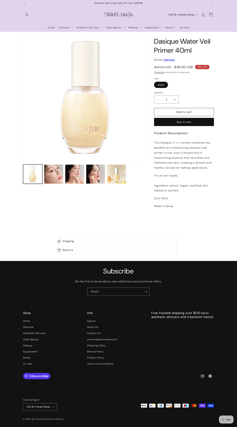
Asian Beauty (31, 339)
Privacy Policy (95, 357)
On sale (27, 363)
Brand (26, 357)
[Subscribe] (146, 292)
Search (91, 321)
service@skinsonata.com (102, 339)
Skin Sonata (37, 419)
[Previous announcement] (24, 3)
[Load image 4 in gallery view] (95, 174)
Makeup (28, 345)
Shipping (159, 72)
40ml (161, 84)
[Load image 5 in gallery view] (116, 174)
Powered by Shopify (54, 419)
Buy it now (184, 122)
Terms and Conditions (100, 363)
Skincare (28, 327)
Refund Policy (95, 351)
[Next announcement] (213, 3)
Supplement (30, 351)
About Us (92, 327)
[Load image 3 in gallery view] (74, 174)
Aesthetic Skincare (34, 333)
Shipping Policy (96, 345)
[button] (27, 14)
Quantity (158, 92)
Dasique (169, 60)
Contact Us (94, 333)
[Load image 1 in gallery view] (32, 174)
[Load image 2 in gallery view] (53, 174)
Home (26, 321)
